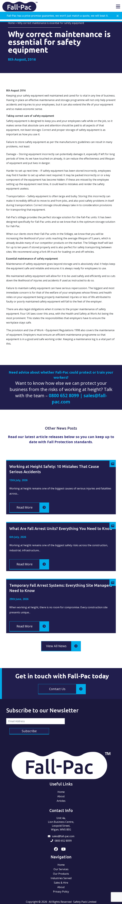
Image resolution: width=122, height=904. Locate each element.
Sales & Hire (61, 882)
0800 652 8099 (63, 840)
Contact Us (57, 689)
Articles (61, 801)
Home (11, 23)
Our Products (61, 873)
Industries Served (61, 878)
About (61, 796)
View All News (56, 646)
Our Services (61, 869)
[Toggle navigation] (118, 7)
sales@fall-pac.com (63, 836)
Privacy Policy (61, 891)
